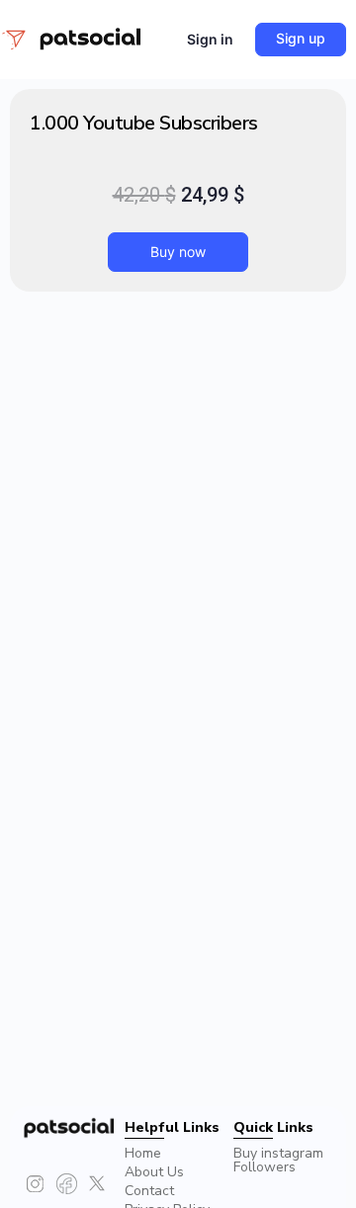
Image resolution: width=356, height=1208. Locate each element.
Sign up (300, 38)
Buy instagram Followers (278, 1160)
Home (143, 1153)
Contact (149, 1190)
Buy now (178, 251)
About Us (154, 1172)
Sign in (210, 39)
